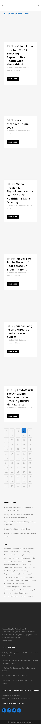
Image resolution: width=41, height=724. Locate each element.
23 (24, 449)
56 (12, 481)
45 (6, 472)
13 (24, 440)
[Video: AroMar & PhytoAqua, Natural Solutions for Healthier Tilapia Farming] (20, 167)
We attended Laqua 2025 (18, 123)
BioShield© (8, 555)
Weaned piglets (27, 596)
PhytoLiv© (8, 577)
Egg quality (31, 558)
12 (18, 440)
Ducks (23, 408)
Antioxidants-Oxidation (13, 552)
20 (6, 449)
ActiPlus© (8, 549)
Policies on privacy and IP (11, 695)
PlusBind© (8, 583)
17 (18, 444)
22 (18, 449)
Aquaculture (25, 131)
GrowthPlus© (27, 564)
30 (6, 458)
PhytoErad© (19, 574)
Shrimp (7, 593)
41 (12, 467)
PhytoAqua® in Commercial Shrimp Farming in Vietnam (18, 669)
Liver (32, 568)
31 (12, 458)
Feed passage (9, 564)
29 (30, 453)
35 (6, 463)
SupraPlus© (8, 596)
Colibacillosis (28, 555)
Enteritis (7, 561)
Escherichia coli (17, 561)
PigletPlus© (8, 580)
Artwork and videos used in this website (16, 698)
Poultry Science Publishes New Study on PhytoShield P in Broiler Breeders (20, 661)
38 (24, 463)
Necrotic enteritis (20, 571)
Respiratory (8, 590)
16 (12, 444)
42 (18, 467)
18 (24, 444)
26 (12, 453)
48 (24, 472)
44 (30, 467)
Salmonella (18, 590)
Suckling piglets (21, 593)
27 (18, 453)
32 (18, 458)
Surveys (17, 596)
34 (30, 458)
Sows (12, 593)
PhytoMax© (17, 577)
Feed (29, 561)
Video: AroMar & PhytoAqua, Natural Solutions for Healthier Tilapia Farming (20, 193)
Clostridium (18, 555)
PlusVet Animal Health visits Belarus (17, 529)
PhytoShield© (28, 577)
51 (12, 476)
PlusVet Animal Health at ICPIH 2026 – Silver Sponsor (17, 681)
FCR (25, 561)
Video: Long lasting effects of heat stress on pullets (19, 331)
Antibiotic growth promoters (23, 549)
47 (18, 472)
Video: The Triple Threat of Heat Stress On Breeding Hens (19, 264)
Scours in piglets (29, 590)
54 (30, 476)
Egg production (20, 558)
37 (18, 463)
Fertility (18, 564)
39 (30, 463)
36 (12, 463)
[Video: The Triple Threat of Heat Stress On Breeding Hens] (20, 241)
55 (6, 481)
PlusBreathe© (18, 583)
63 (24, 486)
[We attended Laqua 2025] (20, 103)
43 (24, 467)
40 (6, 467)
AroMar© (26, 552)
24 (30, 449)
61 (12, 486)
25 (6, 453)
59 (30, 481)
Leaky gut (26, 568)
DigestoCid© (9, 558)
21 (12, 449)
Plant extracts (19, 580)
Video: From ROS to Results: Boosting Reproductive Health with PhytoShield (20, 55)
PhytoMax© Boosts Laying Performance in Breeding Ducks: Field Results (20, 397)
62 (18, 486)
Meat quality (8, 571)
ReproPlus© (27, 587)
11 (12, 440)
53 (24, 476)
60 (6, 486)
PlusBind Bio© (30, 580)
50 (6, 476)
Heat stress (17, 568)
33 (24, 458)
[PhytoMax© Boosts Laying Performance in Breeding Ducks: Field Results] (20, 375)
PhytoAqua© (9, 574)
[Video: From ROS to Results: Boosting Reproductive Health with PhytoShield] (20, 29)
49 (30, 472)
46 (12, 472)
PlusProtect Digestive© (13, 587)
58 (24, 481)
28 (24, 453)
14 (30, 440)
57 (18, 481)
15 (6, 444)
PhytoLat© (29, 574)
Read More (12, 79)
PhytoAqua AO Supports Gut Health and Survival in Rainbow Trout (20, 654)
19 (30, 444)
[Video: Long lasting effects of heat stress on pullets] (20, 309)
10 (6, 440)
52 (18, 476)
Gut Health (8, 568)
